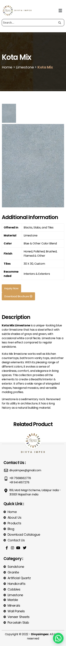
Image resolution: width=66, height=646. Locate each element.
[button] (60, 10)
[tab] (9, 113)
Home (7, 67)
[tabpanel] (33, 165)
